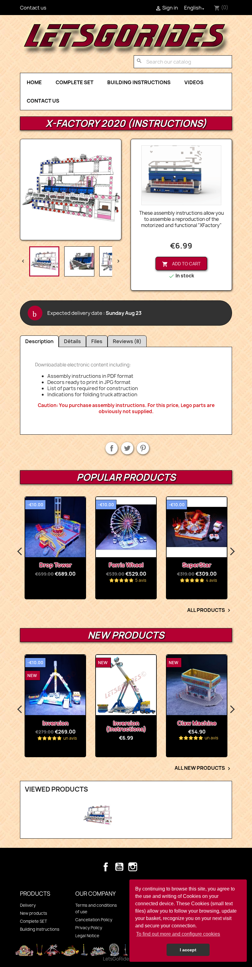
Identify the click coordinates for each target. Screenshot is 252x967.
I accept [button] (188, 949)
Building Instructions (139, 82)
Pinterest (143, 448)
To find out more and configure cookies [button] (178, 934)
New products (33, 913)
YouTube (119, 867)
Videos (193, 82)
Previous (20, 551)
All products (209, 610)
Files (96, 341)
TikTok (146, 867)
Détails (72, 341)
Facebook (106, 867)
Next (232, 551)
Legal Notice (87, 935)
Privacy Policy (88, 927)
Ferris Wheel (126, 565)
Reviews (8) (127, 341)
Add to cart (181, 264)
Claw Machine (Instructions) (205, 726)
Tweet (127, 448)
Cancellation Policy (93, 919)
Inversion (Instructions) (63, 726)
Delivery (28, 905)
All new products (203, 768)
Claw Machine (134, 723)
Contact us (33, 7)
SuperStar (196, 565)
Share (111, 448)
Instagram (133, 867)
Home (34, 82)
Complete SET (74, 82)
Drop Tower (55, 565)
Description (39, 341)
